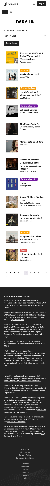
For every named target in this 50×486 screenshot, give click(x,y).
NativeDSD (11, 4)
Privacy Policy (25, 455)
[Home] (12, 184)
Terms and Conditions (25, 458)
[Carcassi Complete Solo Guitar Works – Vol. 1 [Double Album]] (12, 57)
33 (6, 277)
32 (2, 277)
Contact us (25, 452)
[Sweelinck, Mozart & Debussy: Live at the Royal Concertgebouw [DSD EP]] (12, 164)
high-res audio (18, 313)
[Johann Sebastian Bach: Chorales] (12, 255)
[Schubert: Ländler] (12, 111)
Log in (41, 4)
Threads (25, 470)
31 (46, 273)
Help (25, 478)
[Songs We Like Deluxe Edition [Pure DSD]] (12, 237)
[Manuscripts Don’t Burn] (12, 146)
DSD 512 (15, 388)
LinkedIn (25, 464)
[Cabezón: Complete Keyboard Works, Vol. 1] (12, 220)
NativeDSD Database (16, 422)
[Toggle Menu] (5, 12)
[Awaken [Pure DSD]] (12, 75)
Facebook (25, 467)
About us (25, 449)
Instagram (25, 472)
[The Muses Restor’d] (12, 129)
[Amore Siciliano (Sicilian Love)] (12, 202)
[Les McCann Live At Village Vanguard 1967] (12, 93)
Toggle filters (11, 43)
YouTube (25, 475)
